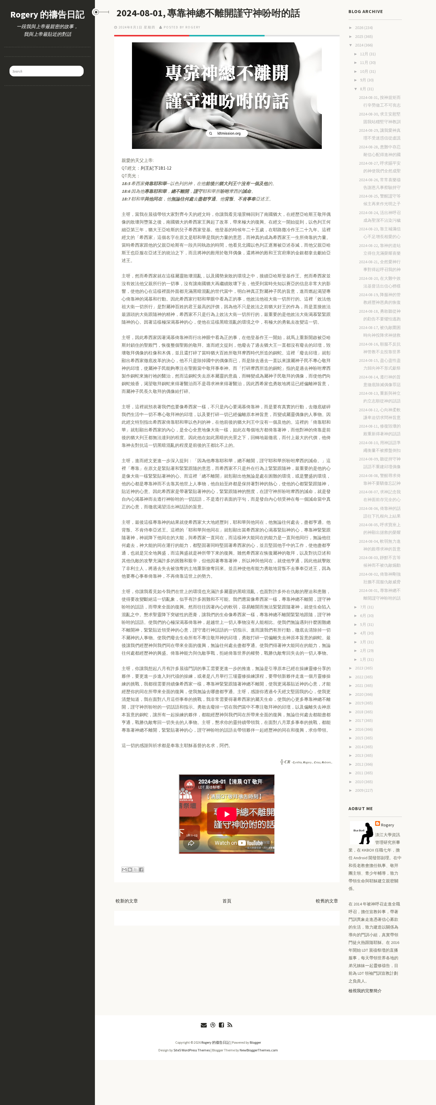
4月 (363, 633)
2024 (359, 45)
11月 (364, 62)
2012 (359, 764)
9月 (363, 80)
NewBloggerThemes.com (259, 1050)
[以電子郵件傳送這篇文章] (124, 870)
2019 (359, 703)
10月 (364, 71)
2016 (359, 729)
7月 (363, 607)
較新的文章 (127, 901)
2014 (359, 746)
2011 (359, 772)
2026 (359, 27)
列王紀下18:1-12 (156, 168)
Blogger (255, 1042)
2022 (359, 677)
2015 (359, 738)
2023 (359, 668)
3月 (363, 642)
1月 (363, 659)
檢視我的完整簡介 (365, 990)
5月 (363, 624)
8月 (363, 88)
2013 (359, 755)
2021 (359, 685)
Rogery (387, 825)
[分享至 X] (136, 870)
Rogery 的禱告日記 (47, 14)
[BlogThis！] (130, 870)
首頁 (226, 901)
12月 (364, 54)
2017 (359, 720)
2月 (363, 650)
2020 (359, 694)
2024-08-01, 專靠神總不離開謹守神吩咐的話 (208, 13)
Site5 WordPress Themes (192, 1050)
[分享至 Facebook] (141, 870)
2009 (359, 790)
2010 (359, 781)
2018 (359, 711)
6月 (363, 615)
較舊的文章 (327, 901)
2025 (359, 36)
